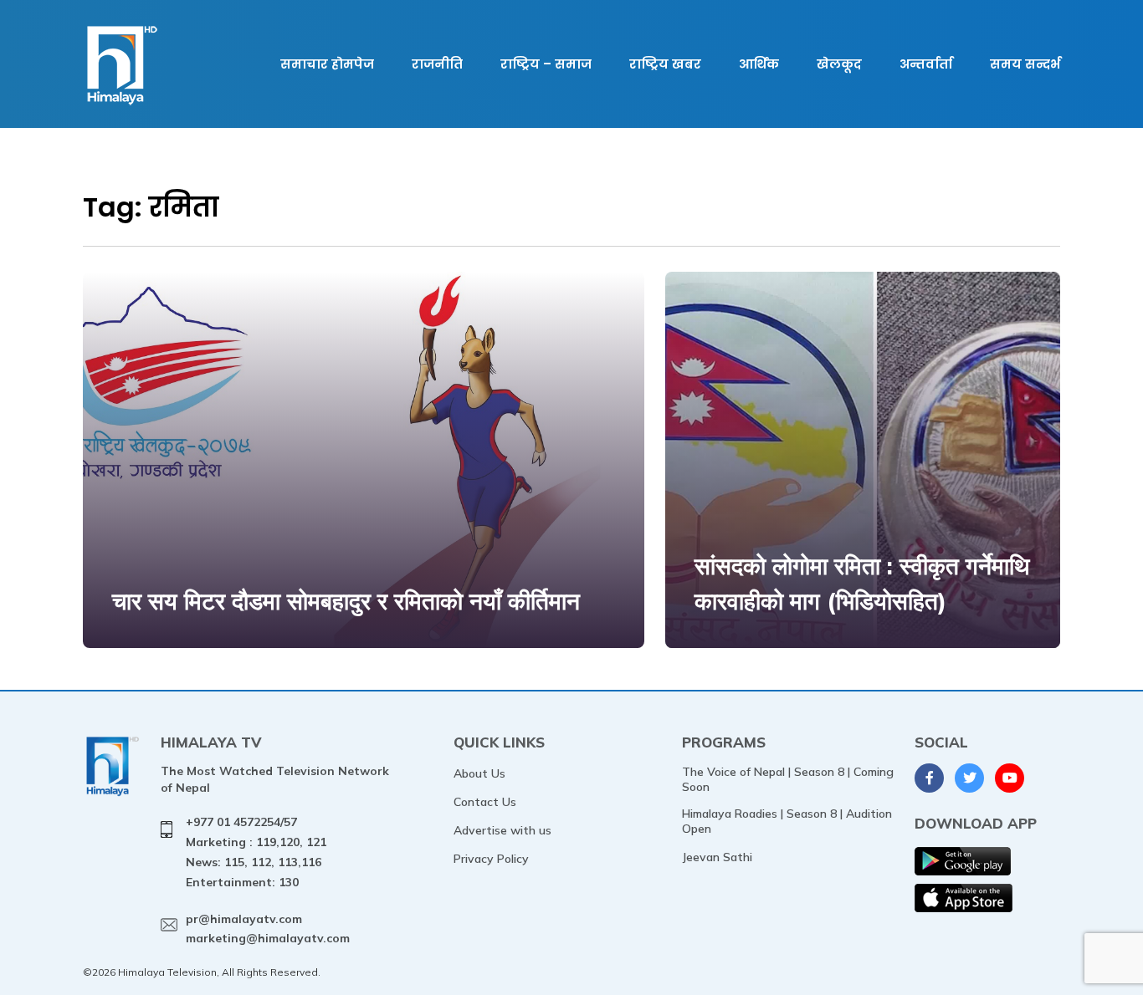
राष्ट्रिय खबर (665, 64)
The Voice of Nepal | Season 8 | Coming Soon (788, 779)
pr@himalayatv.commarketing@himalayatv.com (268, 929)
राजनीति (437, 64)
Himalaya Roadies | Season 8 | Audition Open (787, 821)
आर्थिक (759, 64)
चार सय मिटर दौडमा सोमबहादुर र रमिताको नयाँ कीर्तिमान (346, 600)
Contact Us (485, 801)
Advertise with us (502, 830)
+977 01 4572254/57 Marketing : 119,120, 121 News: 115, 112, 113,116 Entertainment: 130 (256, 851)
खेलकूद (839, 64)
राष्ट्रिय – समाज (546, 64)
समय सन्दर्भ (1025, 64)
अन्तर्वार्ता (926, 64)
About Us (479, 773)
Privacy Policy (491, 858)
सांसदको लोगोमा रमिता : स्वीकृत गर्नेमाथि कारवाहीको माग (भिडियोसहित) (862, 583)
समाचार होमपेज (327, 64)
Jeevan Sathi (717, 857)
